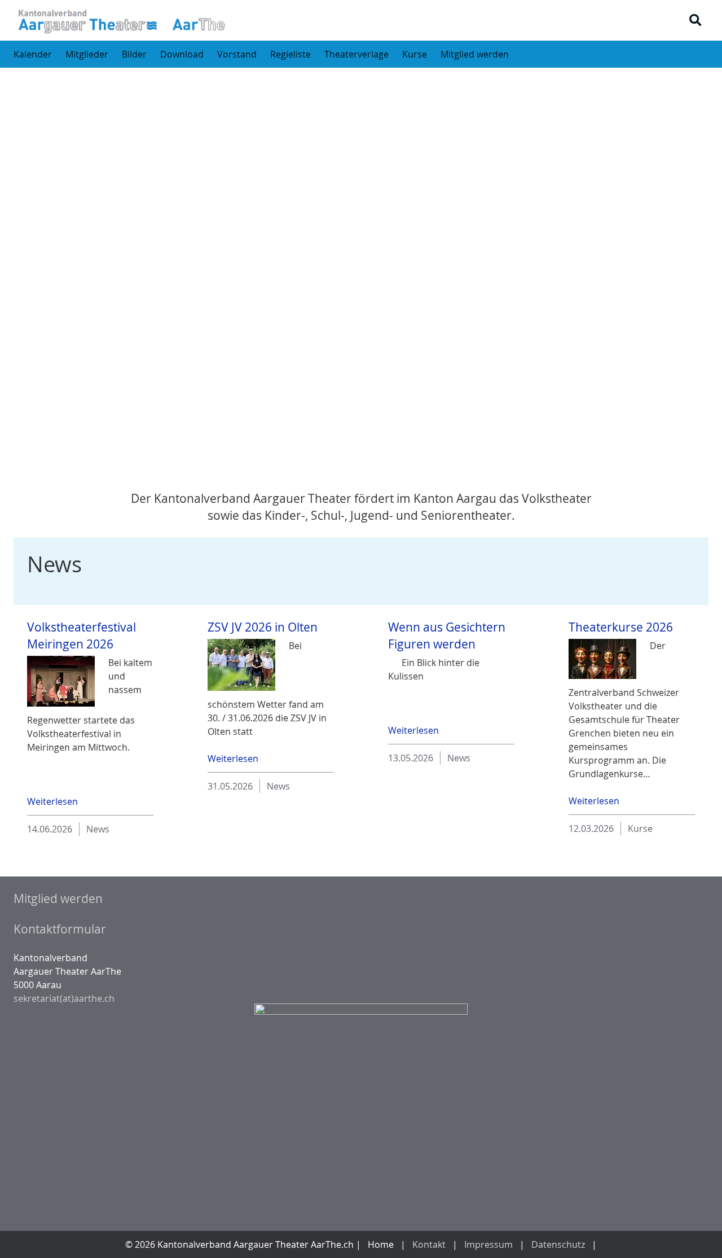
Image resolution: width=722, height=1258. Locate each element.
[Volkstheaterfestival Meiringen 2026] (61, 681)
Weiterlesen (52, 801)
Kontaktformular (60, 929)
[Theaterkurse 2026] (602, 659)
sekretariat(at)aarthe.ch (64, 998)
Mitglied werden (58, 898)
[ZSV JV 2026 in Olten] (241, 665)
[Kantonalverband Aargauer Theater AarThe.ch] (120, 20)
